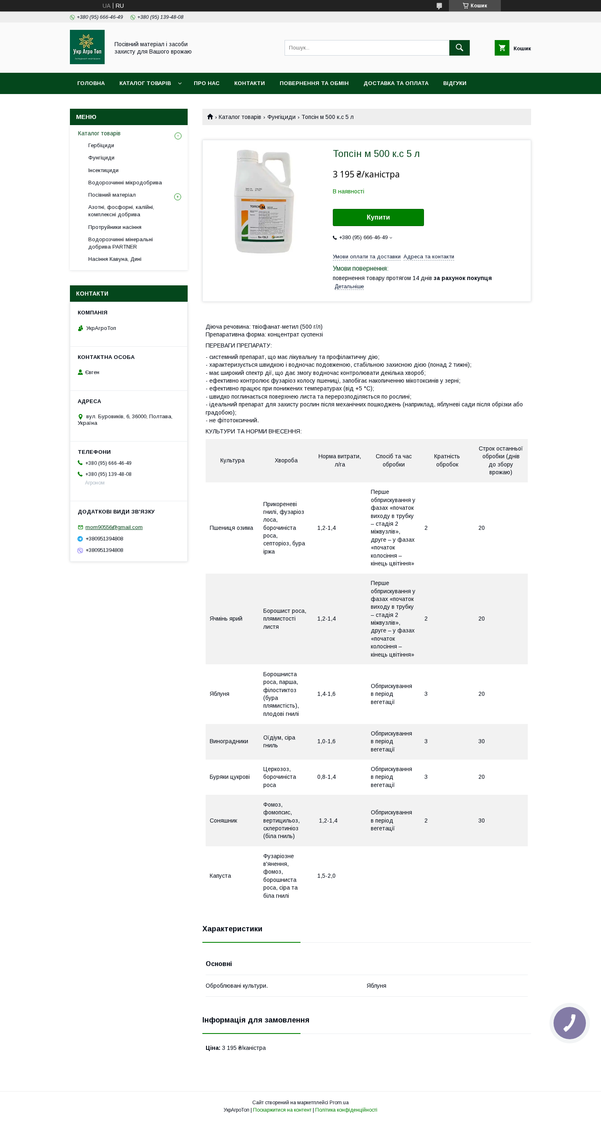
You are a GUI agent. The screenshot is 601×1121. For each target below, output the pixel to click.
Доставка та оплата (395, 83)
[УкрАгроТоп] (87, 62)
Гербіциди (101, 145)
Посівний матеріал (112, 195)
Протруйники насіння (114, 227)
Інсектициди (103, 170)
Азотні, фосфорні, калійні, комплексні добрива (121, 210)
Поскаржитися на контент (282, 1110)
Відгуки (454, 83)
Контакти (249, 83)
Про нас (207, 83)
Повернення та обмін (314, 83)
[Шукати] (459, 48)
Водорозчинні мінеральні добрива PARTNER (120, 243)
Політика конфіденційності (346, 1110)
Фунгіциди (281, 117)
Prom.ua (339, 1102)
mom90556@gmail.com (114, 527)
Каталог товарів (145, 83)
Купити (378, 217)
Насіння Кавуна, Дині (114, 259)
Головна (91, 83)
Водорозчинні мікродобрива (125, 182)
